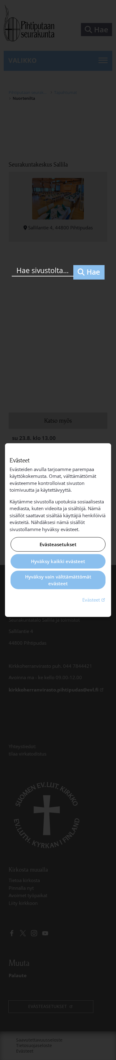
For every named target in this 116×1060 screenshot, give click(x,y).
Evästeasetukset (58, 544)
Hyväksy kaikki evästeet (58, 561)
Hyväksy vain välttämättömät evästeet (58, 579)
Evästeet (94, 599)
